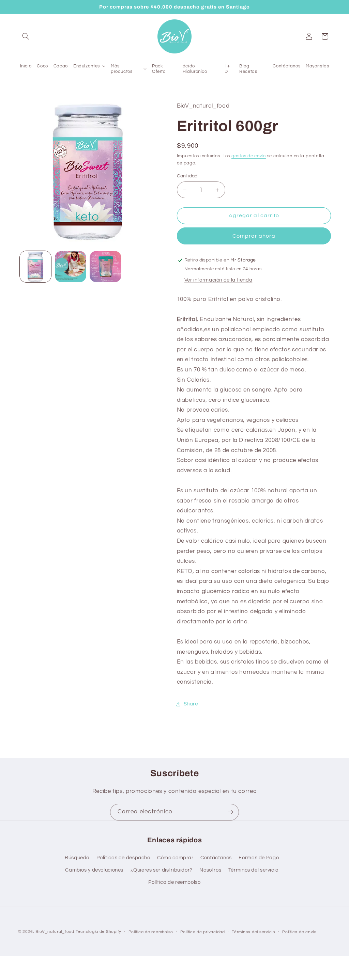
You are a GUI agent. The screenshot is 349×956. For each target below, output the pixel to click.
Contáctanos (216, 857)
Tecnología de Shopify (98, 932)
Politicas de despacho (123, 857)
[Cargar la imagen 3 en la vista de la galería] (105, 266)
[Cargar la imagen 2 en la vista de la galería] (70, 266)
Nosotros (210, 870)
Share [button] (191, 703)
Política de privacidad (202, 932)
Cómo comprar (175, 857)
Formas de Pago (259, 857)
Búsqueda (77, 857)
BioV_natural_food (54, 932)
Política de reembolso (174, 882)
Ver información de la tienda (218, 280)
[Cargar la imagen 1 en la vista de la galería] (35, 266)
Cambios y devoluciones (94, 870)
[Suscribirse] (231, 812)
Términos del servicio (253, 870)
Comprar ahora (254, 236)
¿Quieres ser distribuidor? (162, 870)
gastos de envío (248, 156)
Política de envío (299, 932)
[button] (26, 36)
